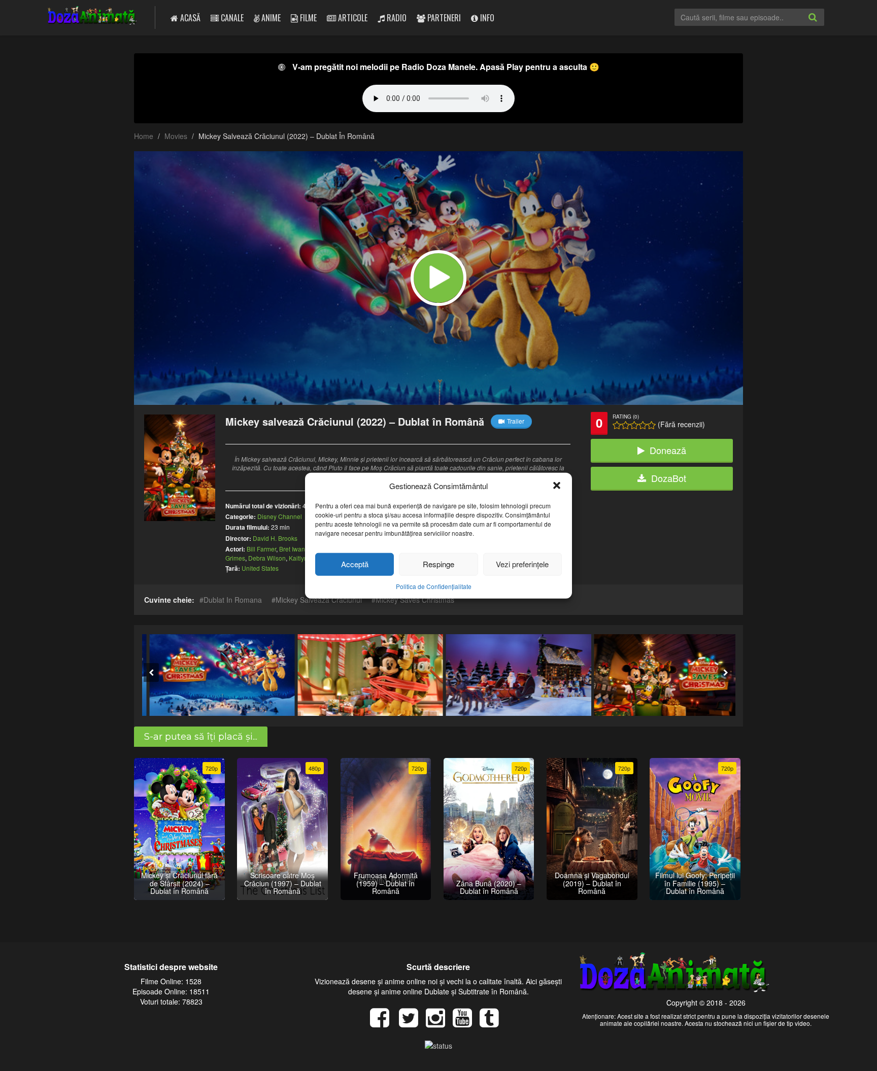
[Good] (634, 425)
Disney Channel (279, 516)
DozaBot (668, 478)
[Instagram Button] (439, 1023)
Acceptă (354, 564)
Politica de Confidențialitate (433, 586)
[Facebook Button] (383, 1023)
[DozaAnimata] (92, 16)
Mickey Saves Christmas (415, 600)
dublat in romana (233, 600)
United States (260, 568)
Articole (351, 18)
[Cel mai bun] (651, 425)
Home (143, 136)
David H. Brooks (275, 538)
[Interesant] (642, 425)
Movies (175, 136)
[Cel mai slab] (617, 425)
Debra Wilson (267, 558)
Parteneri (443, 18)
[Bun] (625, 425)
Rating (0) (626, 416)
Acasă (189, 18)
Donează (668, 450)
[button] (557, 485)
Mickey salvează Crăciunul (319, 600)
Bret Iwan (292, 548)
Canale (231, 18)
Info (486, 18)
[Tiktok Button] (493, 1023)
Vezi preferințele (522, 564)
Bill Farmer (261, 548)
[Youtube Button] (466, 1023)
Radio (396, 18)
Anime (270, 18)
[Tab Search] (824, 25)
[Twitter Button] (412, 1023)
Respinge (438, 564)
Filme (307, 18)
